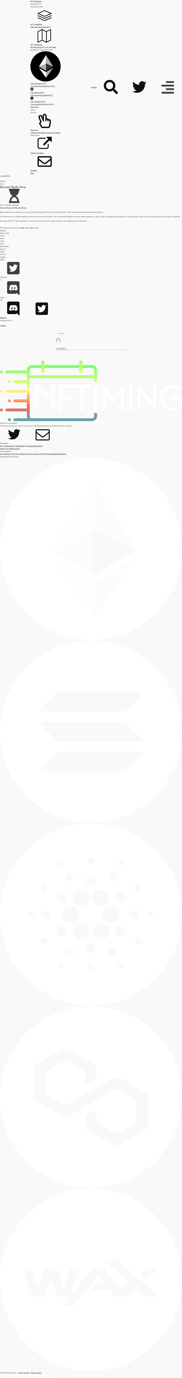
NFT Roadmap (28, 446)
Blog (32, 173)
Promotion (49, 454)
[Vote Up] (14, 228)
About (36, 446)
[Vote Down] (5, 228)
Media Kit (57, 454)
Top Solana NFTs (23, 454)
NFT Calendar (5, 446)
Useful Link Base (6, 449)
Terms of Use (23, 1373)
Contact (16, 449)
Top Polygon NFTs (37, 454)
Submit (94, 87)
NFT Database (17, 446)
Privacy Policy (36, 1373)
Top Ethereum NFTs (8, 454)
